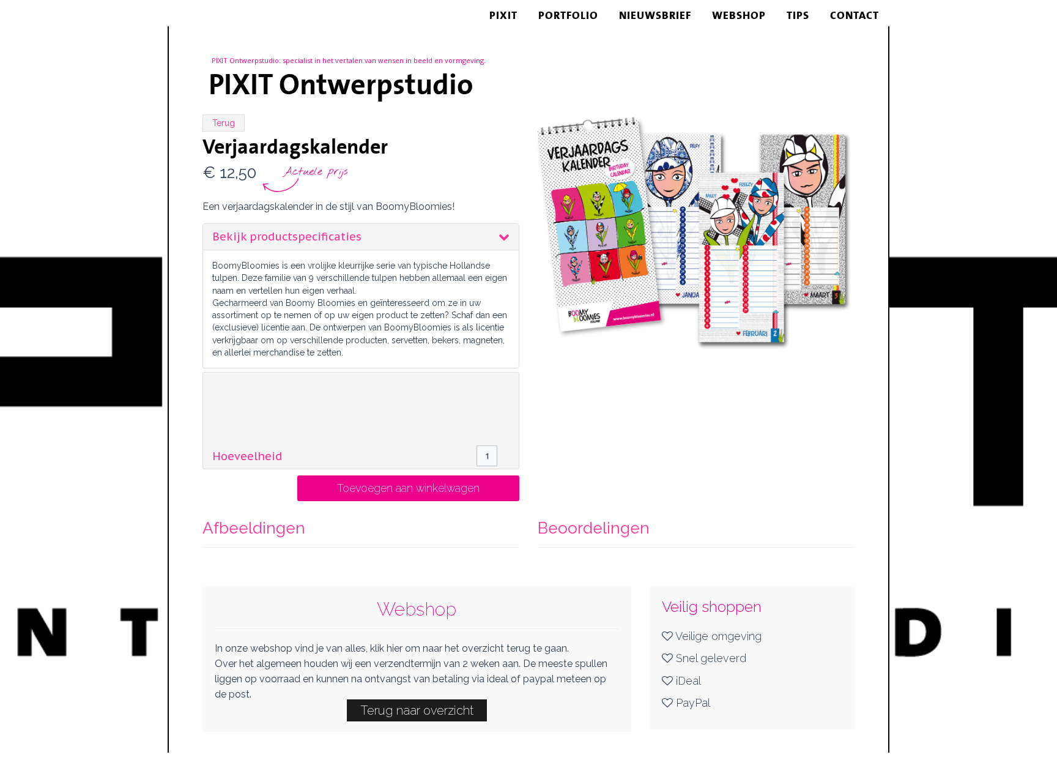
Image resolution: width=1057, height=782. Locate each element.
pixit (503, 15)
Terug (223, 123)
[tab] (361, 237)
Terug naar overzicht (416, 710)
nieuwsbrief (655, 15)
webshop (739, 15)
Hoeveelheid (247, 456)
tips (798, 15)
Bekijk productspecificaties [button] (287, 237)
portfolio (568, 15)
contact (854, 15)
